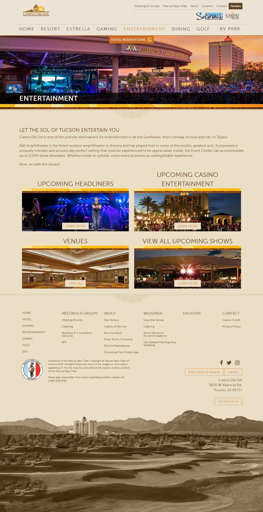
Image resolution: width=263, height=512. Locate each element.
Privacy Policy (231, 326)
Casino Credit (231, 320)
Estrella (78, 29)
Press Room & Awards (118, 339)
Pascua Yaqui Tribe (175, 6)
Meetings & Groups (147, 6)
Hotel (26, 319)
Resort (50, 29)
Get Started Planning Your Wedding (159, 343)
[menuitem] (230, 29)
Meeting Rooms (72, 320)
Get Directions (228, 401)
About (194, 6)
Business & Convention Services (77, 334)
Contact (221, 6)
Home (27, 29)
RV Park (230, 28)
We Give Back (113, 333)
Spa (25, 351)
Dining (181, 29)
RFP (64, 342)
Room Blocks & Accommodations (155, 334)
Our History (111, 320)
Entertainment (144, 29)
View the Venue (153, 320)
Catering (67, 326)
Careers (235, 6)
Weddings (152, 313)
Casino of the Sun (115, 326)
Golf (203, 29)
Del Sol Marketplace (117, 345)
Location (207, 6)
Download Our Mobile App (121, 352)
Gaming (107, 29)
